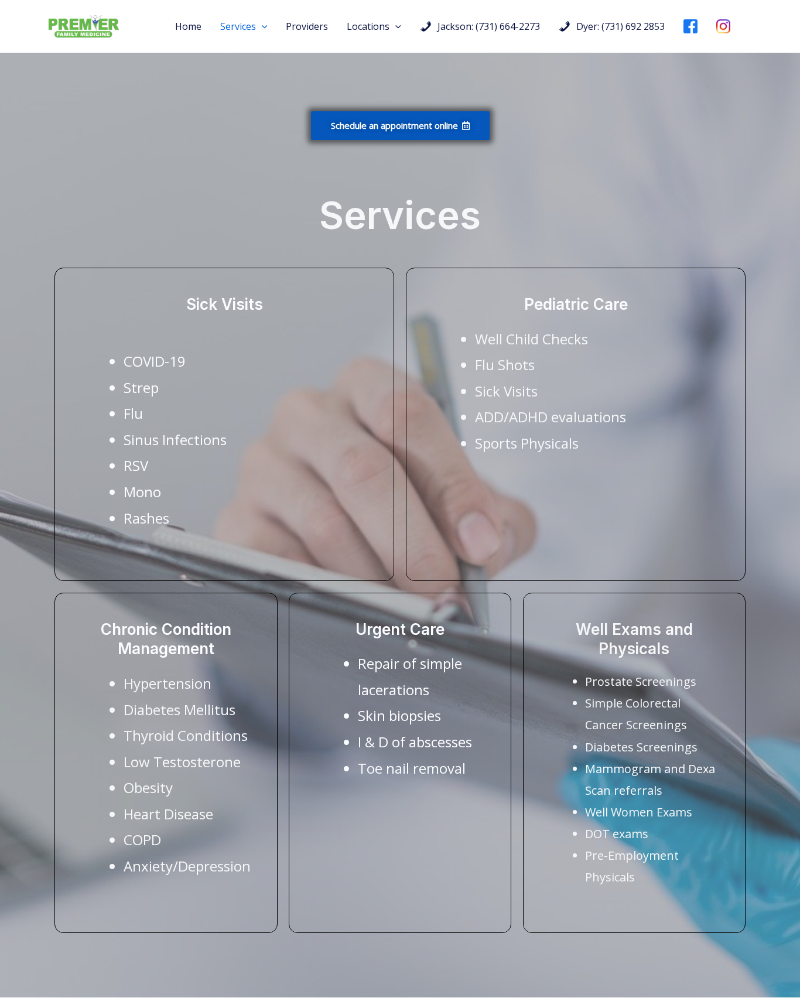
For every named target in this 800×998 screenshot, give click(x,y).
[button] (262, 26)
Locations (368, 26)
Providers (307, 26)
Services (238, 26)
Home (188, 26)
